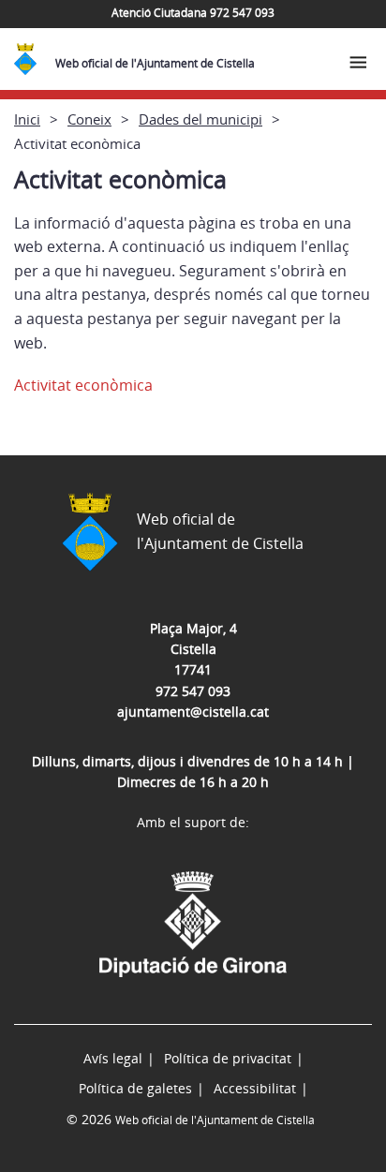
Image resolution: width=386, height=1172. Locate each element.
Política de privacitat (227, 1058)
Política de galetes (135, 1088)
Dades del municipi (200, 119)
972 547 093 (193, 691)
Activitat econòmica (83, 385)
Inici (27, 119)
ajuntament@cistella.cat (193, 711)
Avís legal (112, 1058)
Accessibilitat (255, 1088)
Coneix (89, 119)
